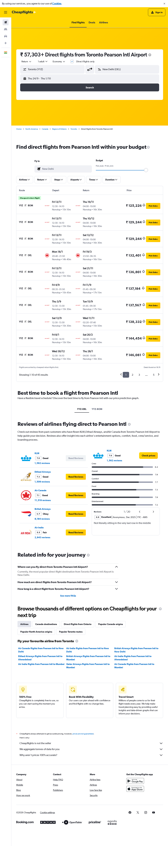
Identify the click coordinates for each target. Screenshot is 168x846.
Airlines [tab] (24, 624)
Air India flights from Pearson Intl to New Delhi (87, 650)
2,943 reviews (42, 537)
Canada (45, 129)
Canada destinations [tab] (46, 624)
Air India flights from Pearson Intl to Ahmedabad (132, 658)
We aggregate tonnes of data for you (40, 749)
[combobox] (59, 61)
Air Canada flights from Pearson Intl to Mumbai (134, 666)
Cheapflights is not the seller (35, 743)
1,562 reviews (42, 463)
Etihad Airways (43, 471)
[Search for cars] (5, 36)
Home (18, 129)
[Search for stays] (5, 29)
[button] (164, 3)
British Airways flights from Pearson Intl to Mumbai (88, 658)
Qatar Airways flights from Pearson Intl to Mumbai (88, 666)
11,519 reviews (43, 500)
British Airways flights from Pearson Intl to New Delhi (136, 650)
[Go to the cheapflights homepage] (24, 12)
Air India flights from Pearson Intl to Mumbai (41, 664)
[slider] (146, 170)
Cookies (56, 3)
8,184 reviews (42, 518)
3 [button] (139, 374)
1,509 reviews (42, 481)
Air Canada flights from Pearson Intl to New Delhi (41, 650)
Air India (39, 527)
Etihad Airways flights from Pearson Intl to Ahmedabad (40, 658)
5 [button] (153, 374)
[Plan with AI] (5, 43)
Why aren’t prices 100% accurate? (38, 755)
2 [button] (132, 374)
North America (31, 129)
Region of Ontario (59, 129)
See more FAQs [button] (68, 595)
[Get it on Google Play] (135, 781)
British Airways (43, 509)
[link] (148, 455)
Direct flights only (85, 61)
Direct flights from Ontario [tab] (77, 624)
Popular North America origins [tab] (36, 631)
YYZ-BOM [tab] (97, 409)
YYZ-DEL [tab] (81, 409)
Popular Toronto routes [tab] (71, 631)
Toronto (74, 129)
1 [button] (125, 374)
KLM (37, 453)
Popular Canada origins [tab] (110, 624)
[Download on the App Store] (135, 789)
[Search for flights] (5, 22)
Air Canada (40, 490)
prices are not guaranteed (83, 734)
